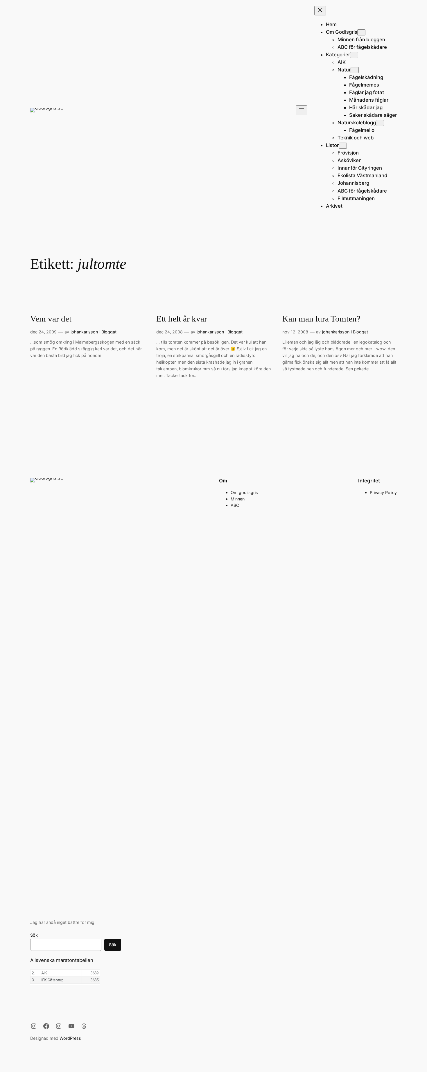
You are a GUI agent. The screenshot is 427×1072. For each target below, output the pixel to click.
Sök (34, 935)
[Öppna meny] (301, 110)
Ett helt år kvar (181, 318)
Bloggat (108, 331)
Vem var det (50, 318)
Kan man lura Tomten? (321, 318)
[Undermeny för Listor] (343, 146)
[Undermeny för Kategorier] (354, 55)
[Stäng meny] (320, 10)
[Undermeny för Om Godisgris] (361, 32)
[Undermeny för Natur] (355, 70)
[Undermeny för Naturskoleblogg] (380, 123)
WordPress (70, 1038)
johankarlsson (84, 331)
